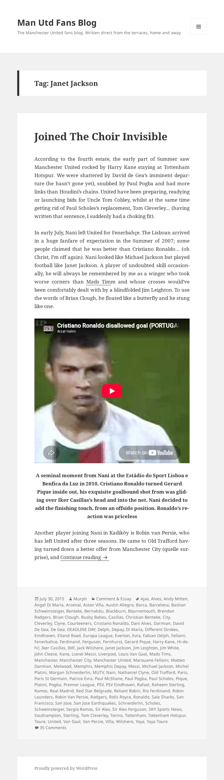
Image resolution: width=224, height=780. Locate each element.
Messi (134, 666)
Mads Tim (98, 281)
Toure (40, 721)
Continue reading (84, 557)
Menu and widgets (199, 34)
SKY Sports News (165, 709)
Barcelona (159, 605)
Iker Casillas (53, 648)
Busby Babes (93, 617)
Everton (122, 635)
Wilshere (124, 721)
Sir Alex (102, 709)
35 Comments (53, 727)
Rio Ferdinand (156, 690)
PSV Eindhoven (120, 684)
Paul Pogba (136, 678)
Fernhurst (112, 641)
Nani (111, 672)
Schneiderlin (130, 703)
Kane (64, 654)
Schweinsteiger (49, 709)
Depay (118, 629)
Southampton (47, 715)
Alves (156, 598)
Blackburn (116, 611)
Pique (181, 678)
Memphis (83, 666)
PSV (100, 684)
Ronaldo (141, 697)
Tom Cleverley (94, 715)
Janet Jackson (118, 648)
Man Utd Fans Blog (57, 22)
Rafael (143, 684)
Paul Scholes (161, 678)
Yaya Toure (157, 721)
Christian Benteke (143, 617)
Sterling (71, 715)
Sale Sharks (163, 697)
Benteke (74, 611)
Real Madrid (62, 690)
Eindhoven (44, 635)
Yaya (140, 721)
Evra (136, 635)
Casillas (115, 617)
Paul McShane (109, 678)
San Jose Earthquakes (95, 703)
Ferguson (91, 641)
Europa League (98, 635)
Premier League (79, 684)
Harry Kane (164, 641)
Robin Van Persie (71, 697)
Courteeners (79, 623)
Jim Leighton (145, 648)
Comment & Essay (113, 598)
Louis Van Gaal (132, 654)
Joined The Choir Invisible (100, 136)
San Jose (63, 703)
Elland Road (69, 635)
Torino (116, 715)
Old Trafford (163, 672)
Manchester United (112, 660)
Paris (182, 672)
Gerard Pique (137, 641)
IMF (71, 648)
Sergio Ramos (79, 709)
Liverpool (107, 654)
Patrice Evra (80, 678)
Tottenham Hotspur (167, 715)
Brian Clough (66, 617)
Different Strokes (161, 629)
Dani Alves (141, 623)
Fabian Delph (156, 635)
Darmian (162, 623)
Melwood (62, 666)
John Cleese (45, 654)
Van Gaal (71, 721)
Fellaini (178, 635)
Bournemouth (141, 611)
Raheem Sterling (168, 684)
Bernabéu (94, 611)
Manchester (45, 660)
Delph (103, 629)
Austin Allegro (120, 605)
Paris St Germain (50, 678)
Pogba (55, 684)
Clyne (59, 623)
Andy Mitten (176, 598)
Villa (110, 721)
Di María (134, 629)
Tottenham (135, 715)
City (166, 617)
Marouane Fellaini (151, 660)
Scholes (152, 703)
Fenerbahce (45, 641)
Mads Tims (160, 654)
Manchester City (75, 660)
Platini (40, 684)
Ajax (145, 598)
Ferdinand (70, 641)
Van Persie (93, 721)
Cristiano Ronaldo (111, 623)
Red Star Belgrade (94, 690)
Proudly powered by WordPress (65, 768)
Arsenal (73, 605)
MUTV (98, 672)
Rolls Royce (120, 697)
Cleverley (43, 623)
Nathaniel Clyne (133, 672)
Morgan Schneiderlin (69, 672)
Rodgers (98, 697)
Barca (141, 605)
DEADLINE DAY (81, 629)
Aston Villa (93, 605)
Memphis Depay (110, 666)
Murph (80, 598)
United (54, 721)
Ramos (41, 690)
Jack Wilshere (90, 648)
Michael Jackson (157, 666)
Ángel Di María (49, 605)
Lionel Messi (84, 654)
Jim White (169, 648)
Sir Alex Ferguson (129, 709)
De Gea (58, 629)
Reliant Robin (127, 690)
